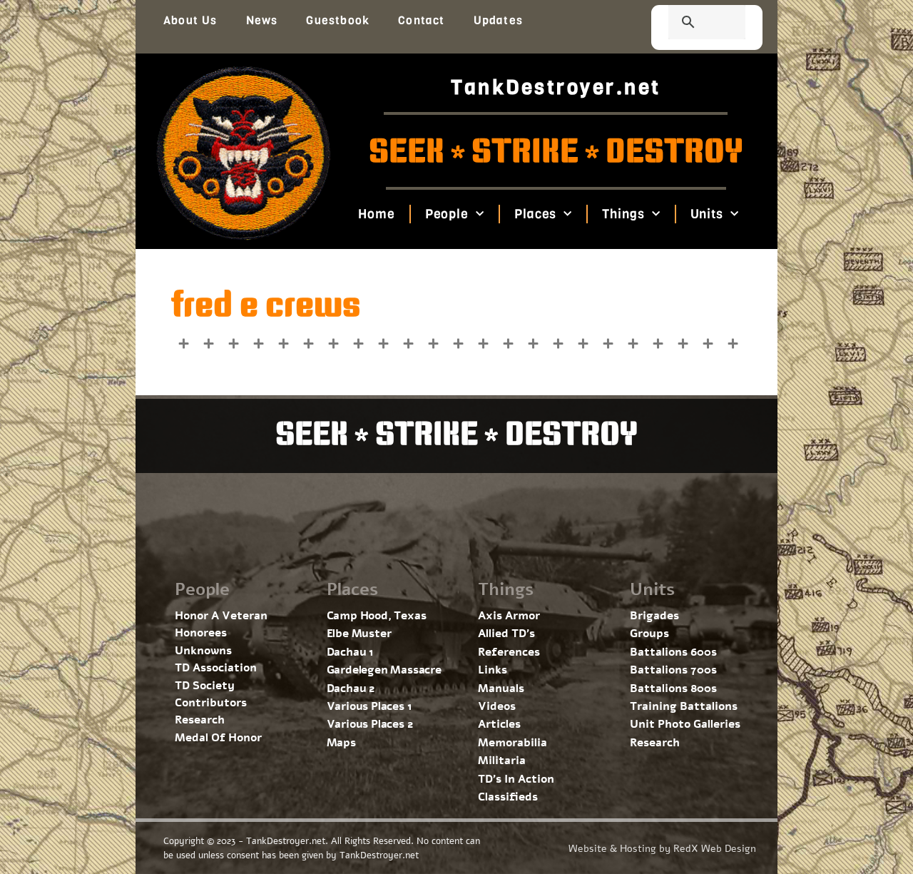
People (446, 214)
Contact (421, 20)
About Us (190, 20)
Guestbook (337, 20)
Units (706, 214)
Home (376, 214)
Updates (498, 20)
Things (623, 214)
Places (535, 214)
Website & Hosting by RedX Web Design (662, 848)
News (262, 20)
